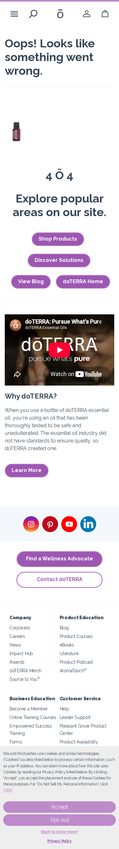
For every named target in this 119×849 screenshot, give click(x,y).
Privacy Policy (59, 841)
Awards (17, 662)
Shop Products (58, 239)
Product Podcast (76, 662)
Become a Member (29, 708)
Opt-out (59, 820)
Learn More (27, 470)
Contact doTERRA (60, 579)
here (8, 790)
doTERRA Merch (26, 670)
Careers (17, 636)
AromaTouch (73, 670)
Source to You (25, 679)
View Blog (31, 281)
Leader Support (75, 717)
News (15, 644)
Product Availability (79, 741)
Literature (69, 653)
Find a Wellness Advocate (59, 559)
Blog (64, 627)
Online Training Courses (33, 717)
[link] (86, 14)
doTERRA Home (83, 281)
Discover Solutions (59, 260)
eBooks (67, 644)
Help (64, 708)
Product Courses (76, 636)
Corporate (20, 627)
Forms (16, 741)
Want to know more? (59, 832)
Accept (59, 807)
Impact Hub (21, 653)
